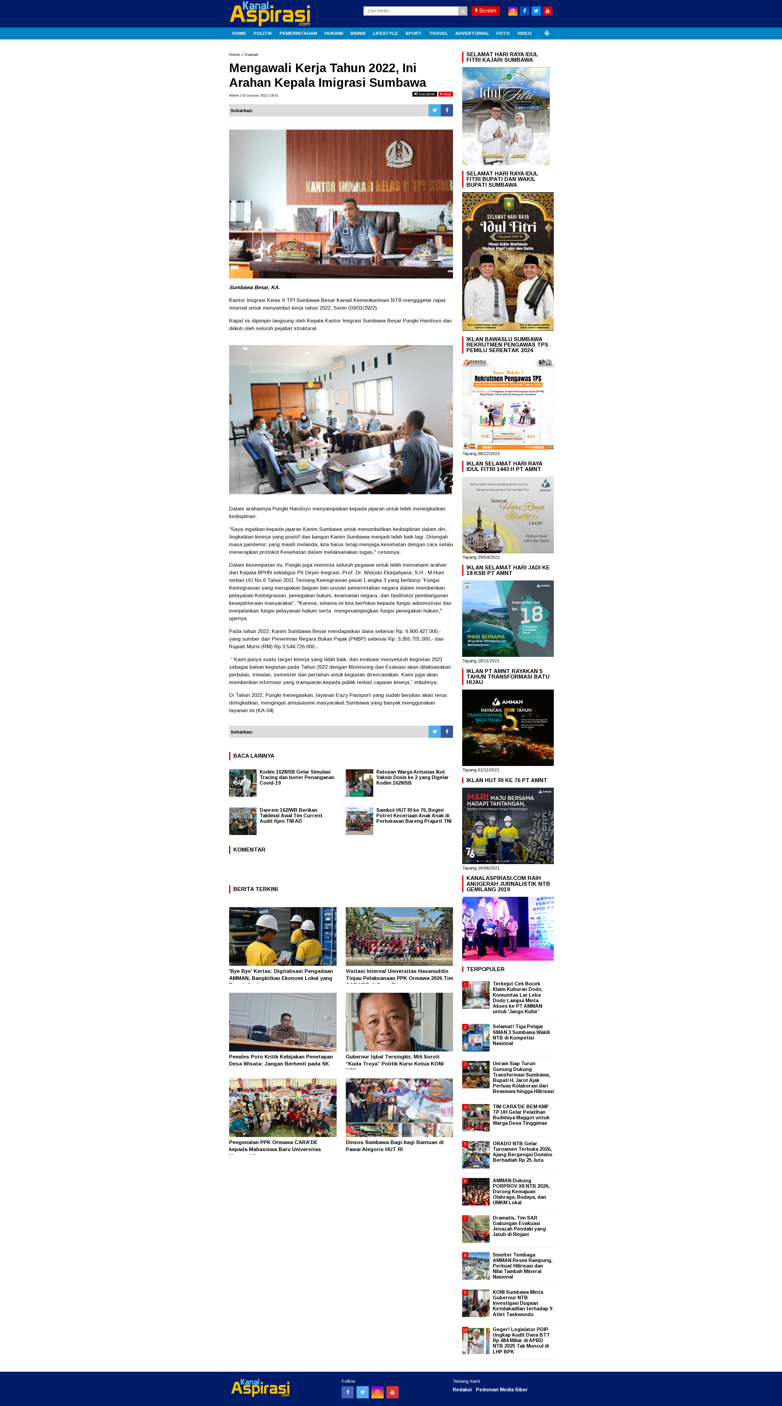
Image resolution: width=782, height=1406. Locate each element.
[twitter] (536, 11)
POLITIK (263, 33)
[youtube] (547, 11)
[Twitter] (435, 110)
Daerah (251, 54)
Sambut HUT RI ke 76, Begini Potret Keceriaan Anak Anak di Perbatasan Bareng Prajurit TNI (413, 816)
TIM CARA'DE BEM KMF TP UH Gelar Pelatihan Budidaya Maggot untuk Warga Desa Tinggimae (521, 1115)
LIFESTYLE (385, 33)
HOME (239, 33)
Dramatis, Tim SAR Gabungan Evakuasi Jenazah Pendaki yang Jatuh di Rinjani (519, 1226)
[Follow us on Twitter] (362, 1392)
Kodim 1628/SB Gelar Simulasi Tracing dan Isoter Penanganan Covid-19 (297, 777)
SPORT (413, 33)
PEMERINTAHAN (298, 33)
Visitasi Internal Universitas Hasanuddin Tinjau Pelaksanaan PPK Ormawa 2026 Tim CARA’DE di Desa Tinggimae (399, 978)
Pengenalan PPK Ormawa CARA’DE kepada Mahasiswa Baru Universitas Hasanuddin (275, 1149)
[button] (547, 31)
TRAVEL (438, 33)
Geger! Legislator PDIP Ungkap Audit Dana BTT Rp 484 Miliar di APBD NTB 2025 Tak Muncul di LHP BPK (521, 1340)
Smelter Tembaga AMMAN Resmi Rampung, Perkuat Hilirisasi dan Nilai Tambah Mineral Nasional (522, 1266)
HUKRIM (333, 33)
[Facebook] (447, 110)
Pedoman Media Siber (502, 1389)
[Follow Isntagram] (377, 1392)
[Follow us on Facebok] (348, 1392)
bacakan (426, 94)
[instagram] (512, 11)
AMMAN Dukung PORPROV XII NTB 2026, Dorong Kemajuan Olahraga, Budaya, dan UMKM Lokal (521, 1191)
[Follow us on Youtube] (392, 1392)
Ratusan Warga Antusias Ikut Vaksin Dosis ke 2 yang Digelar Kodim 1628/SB (412, 777)
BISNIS (358, 33)
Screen (487, 11)
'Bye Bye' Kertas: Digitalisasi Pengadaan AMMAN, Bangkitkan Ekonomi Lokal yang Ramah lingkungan (281, 978)
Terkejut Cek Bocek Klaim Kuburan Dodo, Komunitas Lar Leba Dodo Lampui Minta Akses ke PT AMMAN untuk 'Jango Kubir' (518, 997)
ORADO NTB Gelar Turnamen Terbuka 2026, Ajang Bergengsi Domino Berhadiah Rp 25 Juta (522, 1152)
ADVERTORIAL (472, 33)
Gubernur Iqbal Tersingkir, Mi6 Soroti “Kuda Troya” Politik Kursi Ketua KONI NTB (395, 1063)
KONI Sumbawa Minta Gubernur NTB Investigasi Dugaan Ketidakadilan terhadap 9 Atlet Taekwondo (522, 1303)
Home (234, 54)
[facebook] (524, 11)
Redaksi (462, 1389)
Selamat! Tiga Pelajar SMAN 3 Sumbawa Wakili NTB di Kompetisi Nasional (521, 1035)
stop (446, 94)
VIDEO (524, 33)
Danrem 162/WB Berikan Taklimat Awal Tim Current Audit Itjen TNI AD (291, 816)
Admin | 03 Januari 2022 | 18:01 (253, 95)
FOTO (503, 33)
